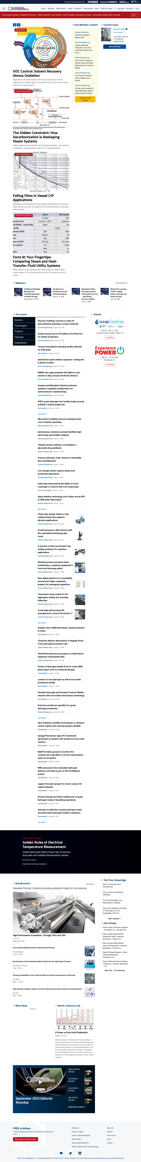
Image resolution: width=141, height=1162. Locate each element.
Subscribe (121, 9)
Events (70, 9)
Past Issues (111, 1135)
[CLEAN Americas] (135, 2)
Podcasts (77, 9)
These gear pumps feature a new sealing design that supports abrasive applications (53, 517)
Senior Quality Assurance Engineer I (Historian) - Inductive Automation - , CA (115, 963)
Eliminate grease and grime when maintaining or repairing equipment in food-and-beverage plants (55, 565)
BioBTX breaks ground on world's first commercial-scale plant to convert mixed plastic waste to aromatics (60, 755)
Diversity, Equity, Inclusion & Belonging (91, 1158)
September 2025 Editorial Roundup (34, 1100)
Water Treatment (44, 15)
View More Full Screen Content (34, 864)
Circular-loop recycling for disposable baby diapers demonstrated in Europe (84, 90)
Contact (110, 1143)
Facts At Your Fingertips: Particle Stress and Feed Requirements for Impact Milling (84, 64)
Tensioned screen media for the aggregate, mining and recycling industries (53, 597)
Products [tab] (19, 331)
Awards (110, 1132)
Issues (43, 9)
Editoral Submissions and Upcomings (85, 1147)
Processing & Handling (10, 15)
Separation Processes (28, 15)
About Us (110, 1128)
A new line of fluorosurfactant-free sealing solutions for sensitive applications (54, 549)
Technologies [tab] (21, 325)
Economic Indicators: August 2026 (82, 36)
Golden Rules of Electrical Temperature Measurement (44, 844)
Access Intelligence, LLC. (28, 1158)
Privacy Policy (58, 1158)
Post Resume (119, 970)
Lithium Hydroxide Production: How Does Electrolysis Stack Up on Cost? (84, 49)
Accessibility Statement (115, 1158)
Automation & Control (83, 15)
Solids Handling (68, 15)
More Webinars (121, 283)
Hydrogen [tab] (19, 337)
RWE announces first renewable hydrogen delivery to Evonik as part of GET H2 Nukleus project (59, 771)
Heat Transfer (56, 15)
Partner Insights (77, 1132)
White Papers (61, 9)
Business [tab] (19, 320)
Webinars (51, 9)
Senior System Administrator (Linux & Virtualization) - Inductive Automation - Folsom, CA (115, 945)
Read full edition (119, 29)
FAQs (109, 1139)
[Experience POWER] (108, 2)
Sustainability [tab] (21, 343)
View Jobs (109, 970)
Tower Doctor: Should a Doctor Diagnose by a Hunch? (83, 78)
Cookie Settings (70, 1158)
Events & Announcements (81, 1135)
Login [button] (137, 9)
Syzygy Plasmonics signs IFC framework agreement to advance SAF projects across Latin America (61, 739)
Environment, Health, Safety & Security (106, 15)
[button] (114, 9)
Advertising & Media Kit (80, 1143)
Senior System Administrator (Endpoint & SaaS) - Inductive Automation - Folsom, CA (113, 936)
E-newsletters (88, 9)
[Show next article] (18, 24)
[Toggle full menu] (3, 8)
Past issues (118, 32)
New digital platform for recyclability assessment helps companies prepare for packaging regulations (55, 581)
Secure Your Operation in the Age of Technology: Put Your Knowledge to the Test (114, 910)
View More (42, 414)
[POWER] (93, 2)
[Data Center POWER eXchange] (124, 2)
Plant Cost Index (106, 9)
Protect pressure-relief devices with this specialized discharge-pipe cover (55, 533)
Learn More (110, 338)
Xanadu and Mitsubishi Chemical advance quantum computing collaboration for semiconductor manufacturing (57, 388)
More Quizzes (114, 919)
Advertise (129, 9)
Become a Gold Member (85, 99)
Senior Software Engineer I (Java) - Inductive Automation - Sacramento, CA (115, 954)
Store (97, 9)
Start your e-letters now (25, 1139)
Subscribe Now (114, 47)
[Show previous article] (14, 24)
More (134, 15)
